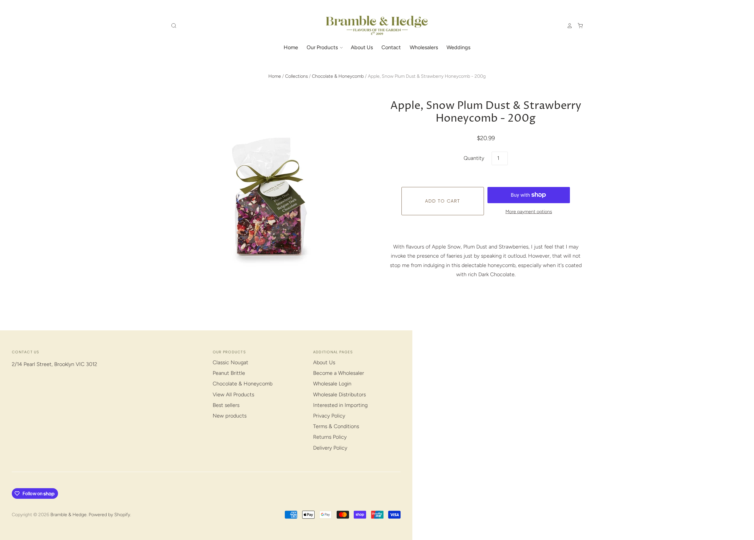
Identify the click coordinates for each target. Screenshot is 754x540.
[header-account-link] (567, 26)
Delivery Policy (330, 448)
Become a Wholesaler (338, 373)
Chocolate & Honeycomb (338, 76)
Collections (296, 76)
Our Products (323, 47)
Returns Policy (330, 437)
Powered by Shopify (109, 514)
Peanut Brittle (229, 373)
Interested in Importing (340, 405)
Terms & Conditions (336, 426)
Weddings (458, 47)
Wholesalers (424, 47)
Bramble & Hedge (68, 514)
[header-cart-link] (578, 26)
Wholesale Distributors (339, 394)
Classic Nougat (230, 362)
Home (291, 47)
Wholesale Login (332, 383)
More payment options (528, 211)
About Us (362, 47)
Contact (391, 47)
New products (230, 416)
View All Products (233, 394)
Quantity (474, 158)
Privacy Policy (329, 416)
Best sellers (226, 405)
